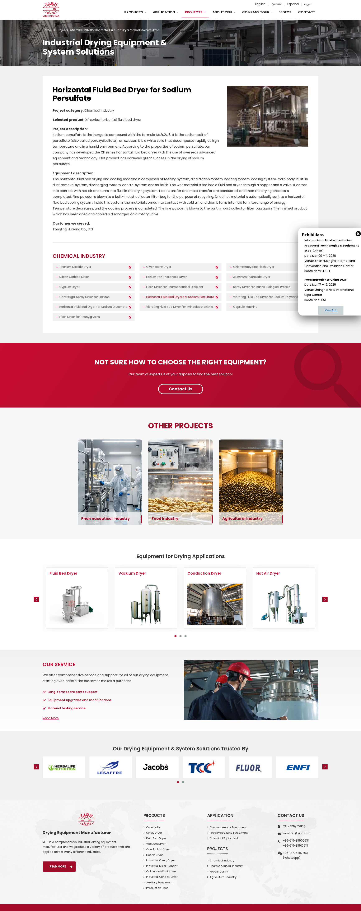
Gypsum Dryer (69, 287)
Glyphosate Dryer (158, 267)
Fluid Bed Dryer (156, 838)
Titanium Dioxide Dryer (75, 267)
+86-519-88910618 (295, 846)
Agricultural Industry (242, 518)
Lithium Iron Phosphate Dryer (166, 277)
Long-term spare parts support (73, 692)
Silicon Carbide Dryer (74, 277)
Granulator (153, 827)
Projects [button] (194, 12)
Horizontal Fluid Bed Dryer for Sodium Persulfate (180, 297)
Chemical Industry (82, 30)
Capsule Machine (245, 307)
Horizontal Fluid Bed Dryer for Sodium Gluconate (93, 307)
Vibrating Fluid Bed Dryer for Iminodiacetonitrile (179, 307)
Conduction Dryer (158, 849)
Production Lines (157, 888)
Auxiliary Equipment (159, 882)
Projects (62, 30)
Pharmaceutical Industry (105, 518)
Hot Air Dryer (154, 855)
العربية (308, 4)
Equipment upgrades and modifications (80, 700)
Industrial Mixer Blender (162, 866)
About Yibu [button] (222, 12)
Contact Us (291, 815)
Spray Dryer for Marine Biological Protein (261, 287)
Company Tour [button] (256, 12)
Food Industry (165, 518)
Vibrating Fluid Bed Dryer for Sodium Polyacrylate (268, 297)
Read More (51, 718)
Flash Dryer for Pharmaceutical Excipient (174, 287)
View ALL (331, 310)
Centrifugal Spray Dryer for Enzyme (84, 297)
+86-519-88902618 (296, 841)
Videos (285, 12)
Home (47, 30)
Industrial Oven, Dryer (160, 860)
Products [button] (134, 12)
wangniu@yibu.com (296, 833)
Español (293, 4)
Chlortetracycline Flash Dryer (253, 267)
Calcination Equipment (161, 871)
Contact (306, 12)
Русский (276, 4)
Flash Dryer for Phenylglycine (79, 317)
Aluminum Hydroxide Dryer (251, 277)
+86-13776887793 (295, 853)
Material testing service (67, 708)
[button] (175, 636)
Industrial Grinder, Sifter (162, 877)
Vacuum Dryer (156, 844)
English (260, 4)
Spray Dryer (154, 832)
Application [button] (164, 12)
